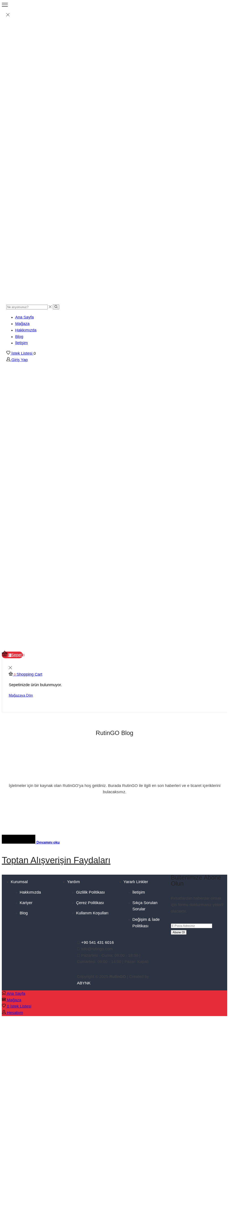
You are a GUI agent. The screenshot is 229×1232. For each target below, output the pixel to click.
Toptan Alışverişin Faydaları (56, 860)
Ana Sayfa (24, 317)
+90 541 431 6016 (97, 942)
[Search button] (56, 306)
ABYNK (84, 983)
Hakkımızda (25, 330)
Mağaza (22, 323)
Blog (19, 336)
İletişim (21, 343)
